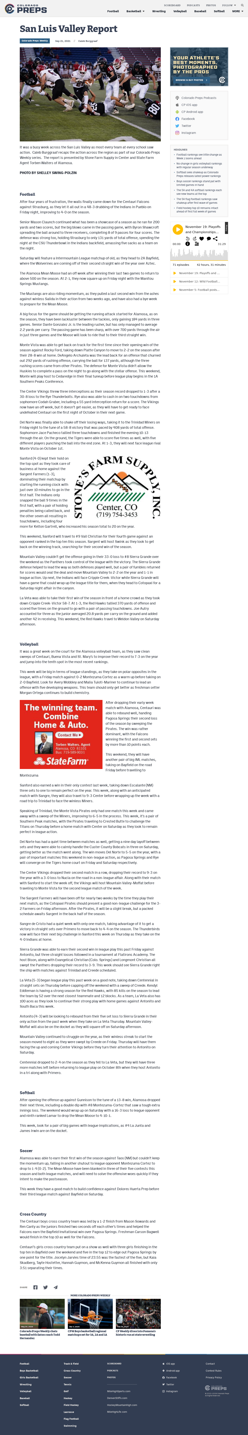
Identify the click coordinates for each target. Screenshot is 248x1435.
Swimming (70, 1425)
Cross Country (72, 1370)
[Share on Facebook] (35, 1287)
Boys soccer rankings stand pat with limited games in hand (198, 183)
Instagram (189, 133)
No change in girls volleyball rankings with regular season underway (199, 165)
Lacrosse (69, 1412)
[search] (242, 4)
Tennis (67, 1384)
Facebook (188, 119)
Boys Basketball (29, 1370)
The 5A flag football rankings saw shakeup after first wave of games (197, 200)
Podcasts (193, 5)
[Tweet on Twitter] (45, 1287)
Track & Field (71, 1363)
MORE (236, 11)
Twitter (186, 126)
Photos (211, 5)
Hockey (68, 1398)
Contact (210, 1363)
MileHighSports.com (118, 1391)
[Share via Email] (55, 1287)
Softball (219, 11)
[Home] (25, 9)
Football (113, 11)
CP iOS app (189, 105)
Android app (173, 1370)
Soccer (68, 1377)
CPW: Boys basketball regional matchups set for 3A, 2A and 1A (87, 1333)
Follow (227, 5)
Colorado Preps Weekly (35, 40)
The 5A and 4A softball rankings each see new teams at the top (199, 192)
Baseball (200, 11)
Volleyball (180, 11)
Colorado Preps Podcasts (199, 98)
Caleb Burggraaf (87, 41)
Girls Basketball (29, 1377)
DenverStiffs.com (117, 1398)
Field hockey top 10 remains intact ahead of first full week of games (197, 209)
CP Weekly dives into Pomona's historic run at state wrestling (136, 1333)
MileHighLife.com (117, 1411)
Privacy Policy (214, 1377)
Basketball (134, 11)
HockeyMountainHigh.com (122, 1405)
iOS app (170, 1363)
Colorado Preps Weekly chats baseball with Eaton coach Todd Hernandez (40, 1335)
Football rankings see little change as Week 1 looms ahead (199, 156)
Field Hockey (71, 1405)
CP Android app (192, 112)
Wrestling (159, 11)
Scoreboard (172, 5)
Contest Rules (213, 1370)
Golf (66, 1391)
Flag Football (71, 1418)
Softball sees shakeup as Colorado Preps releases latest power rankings (199, 174)
